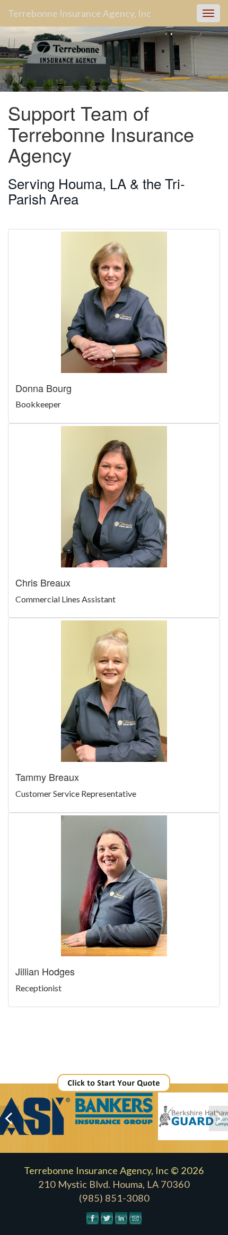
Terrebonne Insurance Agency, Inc (79, 13)
